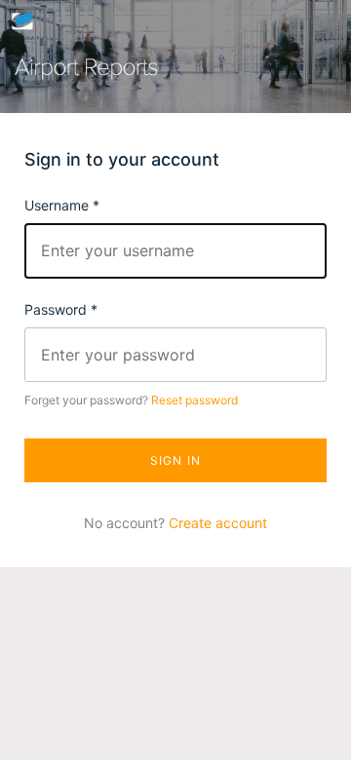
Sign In (175, 460)
